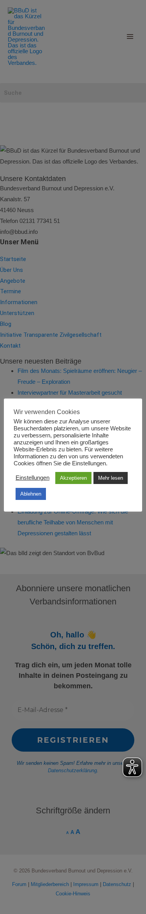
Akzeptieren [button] (73, 478)
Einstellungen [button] (32, 478)
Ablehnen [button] (30, 494)
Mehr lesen (110, 478)
